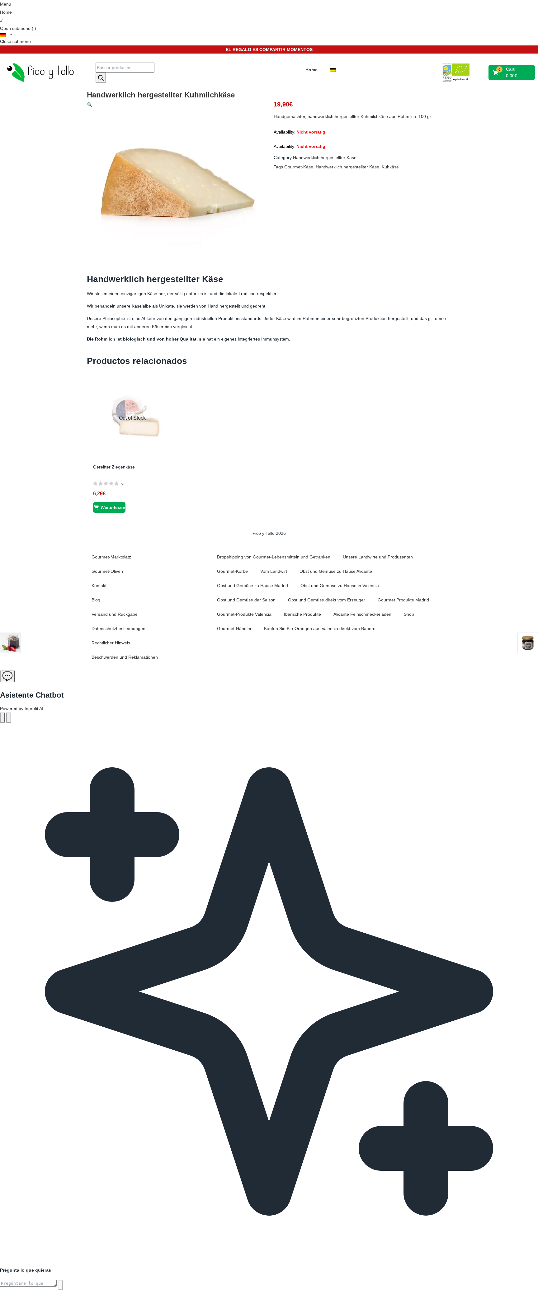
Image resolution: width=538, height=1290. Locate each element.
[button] (512, 72)
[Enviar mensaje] (60, 1285)
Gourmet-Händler (234, 628)
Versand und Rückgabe (115, 614)
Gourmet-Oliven (107, 571)
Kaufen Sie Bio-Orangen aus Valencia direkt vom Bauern (319, 628)
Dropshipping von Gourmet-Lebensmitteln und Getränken (273, 556)
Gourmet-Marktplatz (111, 556)
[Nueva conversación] (2, 718)
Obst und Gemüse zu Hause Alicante (336, 571)
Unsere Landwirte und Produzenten (378, 556)
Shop (409, 614)
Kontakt (99, 585)
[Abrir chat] (7, 676)
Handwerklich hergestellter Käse (324, 157)
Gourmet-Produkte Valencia (244, 614)
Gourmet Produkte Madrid (403, 599)
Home (6, 12)
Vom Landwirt (273, 571)
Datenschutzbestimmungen (118, 628)
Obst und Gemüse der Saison (246, 599)
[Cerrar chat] (8, 718)
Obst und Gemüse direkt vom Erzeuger (326, 599)
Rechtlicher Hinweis (111, 642)
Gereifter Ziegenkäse (114, 466)
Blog (96, 599)
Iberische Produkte (302, 614)
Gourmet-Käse (298, 166)
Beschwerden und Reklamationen (125, 657)
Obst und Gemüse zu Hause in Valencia (339, 585)
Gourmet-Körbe (232, 571)
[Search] (101, 77)
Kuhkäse (390, 166)
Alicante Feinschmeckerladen (362, 614)
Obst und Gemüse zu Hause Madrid (252, 585)
